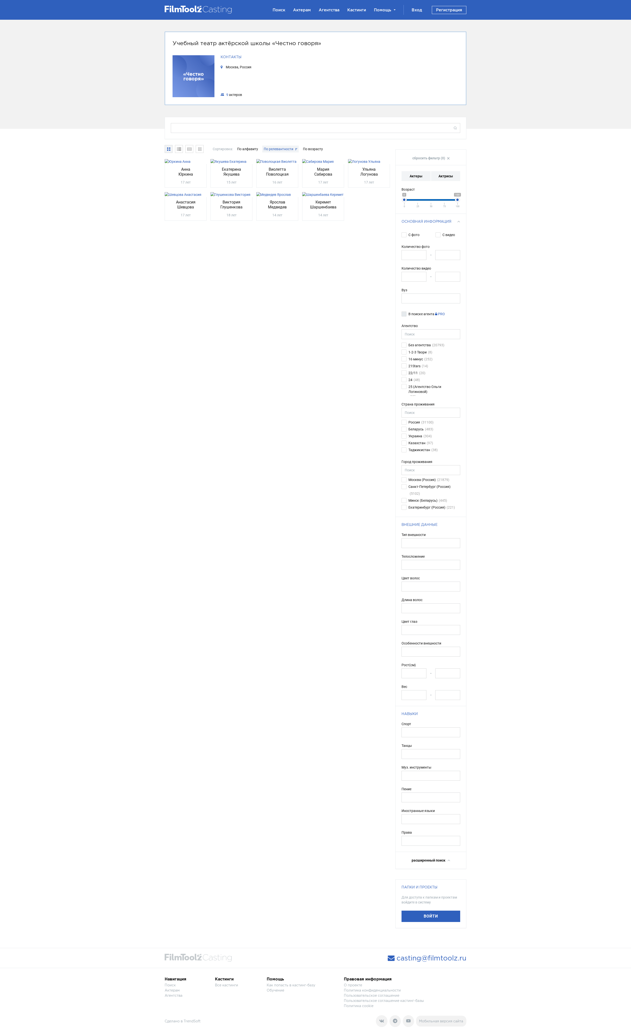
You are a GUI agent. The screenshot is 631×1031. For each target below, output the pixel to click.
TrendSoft (192, 1021)
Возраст (408, 189)
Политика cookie (358, 1006)
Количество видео (416, 268)
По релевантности (279, 149)
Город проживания (417, 462)
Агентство (410, 326)
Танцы (407, 746)
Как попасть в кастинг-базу (291, 985)
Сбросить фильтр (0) (429, 158)
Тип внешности (414, 535)
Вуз (404, 290)
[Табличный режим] (179, 149)
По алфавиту (248, 149)
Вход (417, 10)
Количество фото (416, 247)
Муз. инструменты (416, 767)
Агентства (329, 10)
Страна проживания (418, 404)
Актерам (302, 10)
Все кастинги (226, 985)
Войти (431, 916)
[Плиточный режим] (169, 149)
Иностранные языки (418, 811)
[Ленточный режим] (200, 149)
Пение (406, 789)
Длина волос (412, 600)
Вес (404, 687)
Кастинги (356, 10)
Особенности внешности (421, 643)
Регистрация (449, 10)
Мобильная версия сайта (441, 1021)
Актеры (416, 176)
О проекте (353, 985)
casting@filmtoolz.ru (430, 958)
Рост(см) (409, 665)
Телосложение (413, 556)
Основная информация (426, 221)
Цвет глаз (409, 622)
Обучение (275, 990)
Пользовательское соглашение (371, 995)
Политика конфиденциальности (372, 990)
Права (407, 832)
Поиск (279, 10)
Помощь (382, 10)
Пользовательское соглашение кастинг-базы (384, 1000)
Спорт (406, 724)
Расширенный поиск (429, 860)
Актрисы (445, 176)
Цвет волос (411, 578)
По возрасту (313, 149)
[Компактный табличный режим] (189, 149)
